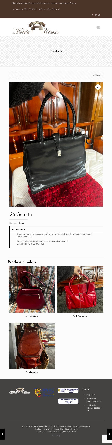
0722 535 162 (30, 9)
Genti (21, 223)
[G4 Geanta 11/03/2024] (2, 434)
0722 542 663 (53, 9)
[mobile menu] (98, 27)
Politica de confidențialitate (93, 399)
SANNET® (71, 431)
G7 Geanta (31, 316)
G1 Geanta (32, 372)
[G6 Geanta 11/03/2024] (109, 434)
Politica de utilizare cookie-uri (93, 408)
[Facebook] (92, 15)
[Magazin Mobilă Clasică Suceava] (36, 27)
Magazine (90, 394)
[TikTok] (99, 15)
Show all (98, 75)
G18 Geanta (80, 316)
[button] (98, 87)
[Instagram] (96, 15)
